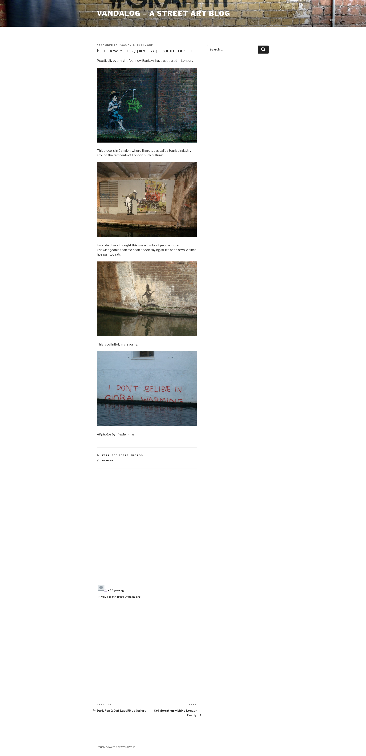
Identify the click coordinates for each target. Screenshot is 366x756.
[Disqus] (147, 522)
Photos (137, 455)
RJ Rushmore (142, 45)
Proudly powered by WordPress (116, 747)
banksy (108, 460)
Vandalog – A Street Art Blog (163, 13)
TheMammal (125, 434)
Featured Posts (115, 455)
